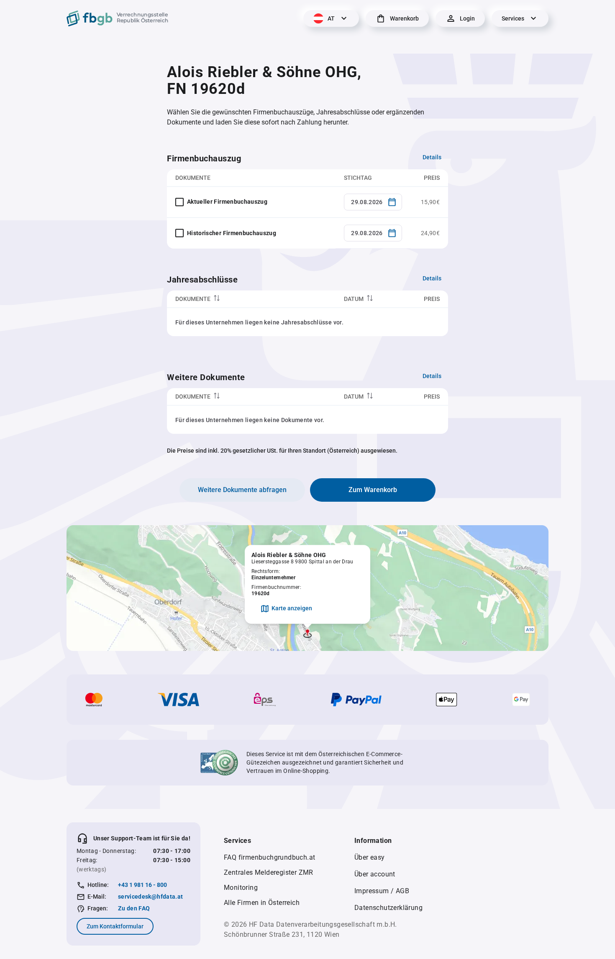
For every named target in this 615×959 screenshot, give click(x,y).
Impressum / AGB (381, 891)
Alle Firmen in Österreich (262, 903)
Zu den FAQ (134, 908)
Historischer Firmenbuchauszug (231, 233)
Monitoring (241, 888)
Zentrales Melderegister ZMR (268, 872)
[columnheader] (251, 299)
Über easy (369, 857)
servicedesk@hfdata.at (150, 896)
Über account (374, 874)
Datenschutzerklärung (388, 908)
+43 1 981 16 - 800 (142, 884)
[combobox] (373, 202)
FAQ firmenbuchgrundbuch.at (269, 857)
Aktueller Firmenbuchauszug (227, 201)
